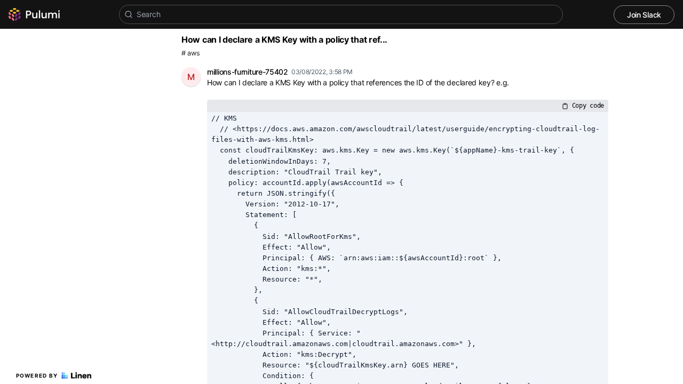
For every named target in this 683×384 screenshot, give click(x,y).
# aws (190, 53)
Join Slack (644, 14)
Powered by (37, 375)
